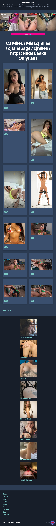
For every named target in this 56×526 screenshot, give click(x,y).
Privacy (5, 504)
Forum (5, 507)
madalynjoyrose (26, 480)
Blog (4, 512)
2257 (5, 499)
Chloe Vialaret (25, 419)
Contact (6, 515)
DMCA (5, 497)
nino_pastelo (25, 439)
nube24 (23, 378)
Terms (5, 502)
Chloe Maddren (26, 337)
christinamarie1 (26, 460)
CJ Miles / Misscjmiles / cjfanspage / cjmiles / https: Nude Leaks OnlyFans (28, 51)
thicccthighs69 (25, 399)
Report (5, 494)
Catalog (6, 509)
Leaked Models (28, 3)
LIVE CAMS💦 (28, 34)
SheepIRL (23, 358)
